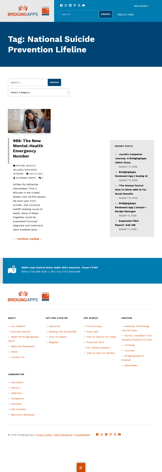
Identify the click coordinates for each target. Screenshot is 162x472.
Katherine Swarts (26, 178)
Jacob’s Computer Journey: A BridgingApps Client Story (130, 158)
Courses (129, 350)
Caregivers (17, 398)
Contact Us (18, 357)
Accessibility (82, 434)
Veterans (18, 174)
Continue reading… (29, 238)
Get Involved (18, 409)
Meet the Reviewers (23, 346)
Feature (20, 165)
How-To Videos (58, 336)
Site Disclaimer (64, 434)
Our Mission (18, 326)
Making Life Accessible (63, 331)
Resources (31, 170)
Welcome (54, 326)
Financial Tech (95, 342)
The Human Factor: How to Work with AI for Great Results (130, 189)
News (14, 351)
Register (54, 342)
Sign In (122, 14)
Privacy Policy (44, 434)
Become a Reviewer (23, 414)
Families (16, 403)
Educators (17, 382)
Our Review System (98, 347)
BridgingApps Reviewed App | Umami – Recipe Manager (131, 207)
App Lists (92, 331)
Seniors (15, 387)
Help (131, 14)
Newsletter (131, 365)
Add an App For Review (101, 352)
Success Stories (20, 331)
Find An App (94, 326)
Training (129, 345)
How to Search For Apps (101, 336)
